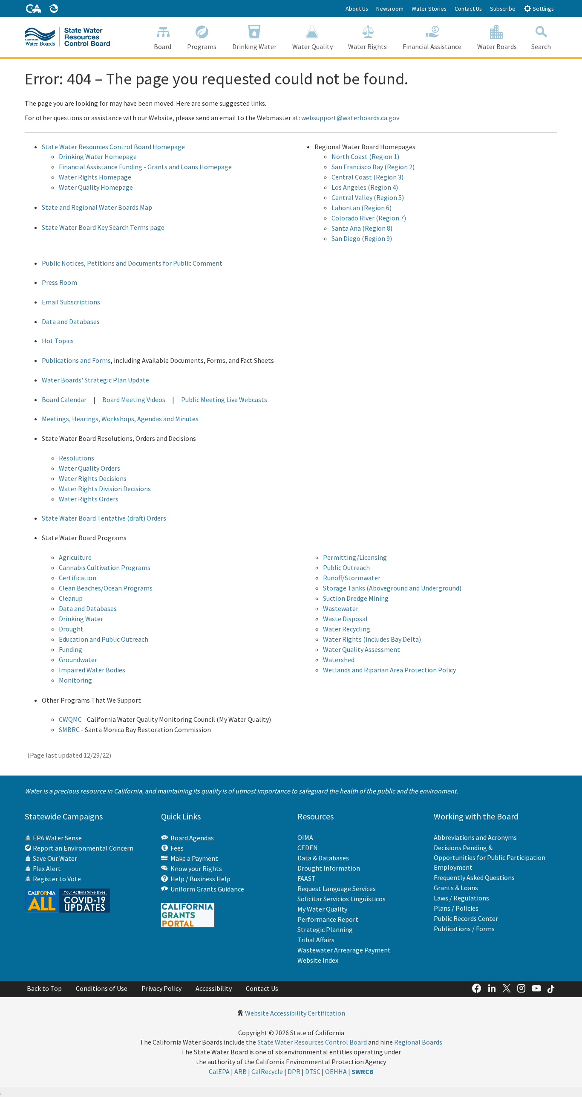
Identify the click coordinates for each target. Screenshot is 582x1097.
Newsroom (389, 8)
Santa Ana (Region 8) (361, 228)
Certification (77, 577)
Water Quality (312, 46)
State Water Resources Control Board (312, 1042)
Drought (71, 629)
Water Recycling (346, 629)
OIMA (305, 837)
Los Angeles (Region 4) (364, 187)
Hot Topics (58, 340)
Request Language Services (336, 888)
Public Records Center (466, 918)
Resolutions (76, 458)
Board (163, 46)
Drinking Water (254, 46)
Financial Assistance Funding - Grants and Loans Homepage (145, 166)
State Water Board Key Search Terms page (103, 227)
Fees (176, 848)
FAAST (306, 878)
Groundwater (78, 659)
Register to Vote (56, 878)
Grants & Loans (456, 887)
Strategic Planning (325, 929)
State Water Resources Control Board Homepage (113, 146)
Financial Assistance (432, 46)
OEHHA (336, 1071)
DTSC (312, 1071)
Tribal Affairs (315, 939)
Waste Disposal (345, 618)
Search (541, 46)
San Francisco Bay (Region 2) (373, 166)
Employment (453, 867)
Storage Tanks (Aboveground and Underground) (392, 588)
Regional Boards (418, 1042)
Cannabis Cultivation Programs (104, 567)
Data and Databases (71, 321)
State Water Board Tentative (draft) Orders (104, 518)
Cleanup (71, 598)
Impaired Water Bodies (92, 670)
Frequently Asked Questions (474, 877)
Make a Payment (193, 858)
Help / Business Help (199, 878)
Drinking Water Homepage (98, 156)
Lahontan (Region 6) (361, 207)
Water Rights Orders (88, 499)
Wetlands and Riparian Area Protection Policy (389, 670)
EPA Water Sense (57, 838)
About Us (357, 8)
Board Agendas (191, 838)
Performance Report (327, 919)
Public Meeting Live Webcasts (224, 399)
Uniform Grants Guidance (206, 889)
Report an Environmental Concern (82, 848)
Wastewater (340, 608)
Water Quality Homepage (96, 187)
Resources (315, 816)
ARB (240, 1071)
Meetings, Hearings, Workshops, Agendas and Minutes (120, 418)
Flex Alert (46, 868)
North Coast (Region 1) (365, 156)
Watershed (338, 659)
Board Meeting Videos (133, 399)
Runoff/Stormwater (351, 577)
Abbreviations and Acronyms (475, 837)
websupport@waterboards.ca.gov (350, 117)
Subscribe (503, 8)
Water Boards (497, 46)
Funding (70, 649)
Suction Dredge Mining (356, 598)
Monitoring (75, 680)
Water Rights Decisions (93, 478)
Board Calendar (64, 399)
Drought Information (328, 868)
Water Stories (429, 8)
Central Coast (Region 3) (367, 177)
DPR (294, 1071)
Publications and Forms (76, 360)
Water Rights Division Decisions (105, 488)
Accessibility (214, 988)
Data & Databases (323, 858)
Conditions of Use (101, 988)
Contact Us (468, 8)
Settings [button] (542, 8)
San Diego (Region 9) (361, 238)
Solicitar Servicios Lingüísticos (341, 898)
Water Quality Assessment (361, 649)
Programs (202, 46)
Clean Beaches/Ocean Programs (106, 588)
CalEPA (219, 1071)
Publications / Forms (464, 928)
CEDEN (307, 847)
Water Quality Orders (89, 468)
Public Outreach (346, 567)
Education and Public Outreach (103, 639)
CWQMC (70, 719)
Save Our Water (54, 858)
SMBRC (69, 729)
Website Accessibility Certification (295, 1013)
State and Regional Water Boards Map (97, 207)
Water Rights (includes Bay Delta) (372, 639)
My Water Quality (322, 909)
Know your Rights (195, 868)
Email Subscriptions (71, 302)
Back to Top (44, 988)
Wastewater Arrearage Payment (344, 950)
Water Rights (367, 46)
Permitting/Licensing (355, 557)
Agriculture (75, 557)
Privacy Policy (161, 988)
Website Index (317, 960)
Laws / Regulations (461, 898)
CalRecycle (267, 1071)
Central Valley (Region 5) (367, 197)
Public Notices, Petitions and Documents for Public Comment (132, 263)
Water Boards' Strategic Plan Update (95, 380)
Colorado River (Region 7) (368, 218)
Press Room (59, 282)
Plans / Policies (456, 908)
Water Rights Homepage (95, 177)
